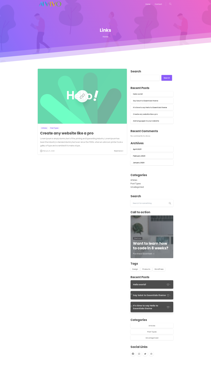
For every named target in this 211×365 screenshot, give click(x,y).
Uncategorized (137, 187)
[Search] (170, 4)
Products (146, 269)
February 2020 (139, 156)
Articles (134, 180)
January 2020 (138, 162)
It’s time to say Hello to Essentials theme (150, 107)
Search (136, 71)
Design (135, 269)
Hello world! (138, 94)
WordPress (159, 269)
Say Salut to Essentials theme (145, 101)
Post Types (136, 183)
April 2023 (137, 149)
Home (105, 36)
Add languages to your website (146, 121)
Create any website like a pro (67, 133)
